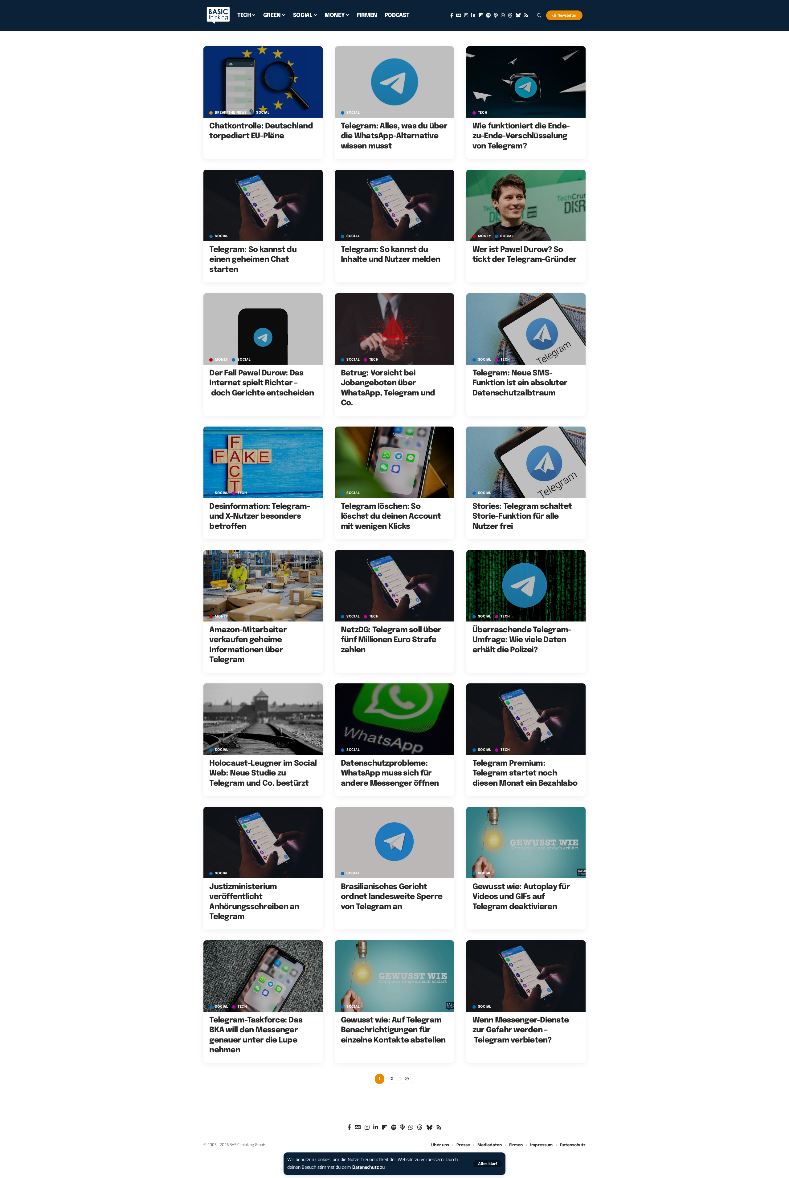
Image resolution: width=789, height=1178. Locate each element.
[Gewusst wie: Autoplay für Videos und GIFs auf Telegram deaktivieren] (526, 842)
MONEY (484, 236)
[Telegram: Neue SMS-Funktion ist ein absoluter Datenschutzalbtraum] (526, 329)
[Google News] (459, 15)
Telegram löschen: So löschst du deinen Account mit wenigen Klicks (391, 517)
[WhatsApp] (502, 15)
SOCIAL (263, 113)
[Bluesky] (518, 15)
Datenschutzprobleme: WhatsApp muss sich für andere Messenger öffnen (390, 773)
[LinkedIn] (473, 15)
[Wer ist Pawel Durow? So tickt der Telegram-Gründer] (526, 205)
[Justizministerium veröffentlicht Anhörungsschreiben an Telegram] (263, 842)
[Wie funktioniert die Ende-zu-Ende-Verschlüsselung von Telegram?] (526, 82)
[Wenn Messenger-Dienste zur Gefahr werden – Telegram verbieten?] (526, 976)
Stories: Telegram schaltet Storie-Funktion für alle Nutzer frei (522, 517)
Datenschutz (365, 1167)
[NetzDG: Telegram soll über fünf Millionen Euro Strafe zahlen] (394, 585)
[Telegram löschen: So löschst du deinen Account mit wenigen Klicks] (394, 462)
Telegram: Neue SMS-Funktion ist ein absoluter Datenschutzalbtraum (519, 383)
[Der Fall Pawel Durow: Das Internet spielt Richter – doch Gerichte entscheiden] (263, 329)
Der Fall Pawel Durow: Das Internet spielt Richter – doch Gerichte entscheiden (261, 383)
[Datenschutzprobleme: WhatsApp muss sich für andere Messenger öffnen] (394, 719)
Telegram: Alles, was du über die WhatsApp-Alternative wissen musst (394, 136)
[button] (487, 1163)
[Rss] (526, 15)
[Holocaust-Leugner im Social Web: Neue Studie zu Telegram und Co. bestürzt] (263, 719)
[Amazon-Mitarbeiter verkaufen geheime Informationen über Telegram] (263, 585)
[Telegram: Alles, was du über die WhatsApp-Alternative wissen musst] (394, 82)
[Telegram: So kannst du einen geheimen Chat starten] (263, 205)
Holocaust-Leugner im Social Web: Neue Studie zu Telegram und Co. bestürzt (263, 773)
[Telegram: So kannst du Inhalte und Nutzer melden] (394, 205)
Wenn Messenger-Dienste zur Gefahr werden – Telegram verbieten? (520, 1030)
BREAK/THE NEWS (231, 113)
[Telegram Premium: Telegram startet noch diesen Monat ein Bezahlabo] (526, 719)
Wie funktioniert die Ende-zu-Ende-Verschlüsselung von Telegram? (521, 136)
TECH (483, 113)
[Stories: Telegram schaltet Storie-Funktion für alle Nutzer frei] (526, 462)
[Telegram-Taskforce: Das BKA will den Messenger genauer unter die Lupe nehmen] (263, 976)
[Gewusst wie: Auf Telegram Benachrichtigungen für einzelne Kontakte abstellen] (394, 976)
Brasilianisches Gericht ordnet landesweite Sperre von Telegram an (391, 897)
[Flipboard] (480, 15)
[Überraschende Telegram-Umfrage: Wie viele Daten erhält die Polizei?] (526, 585)
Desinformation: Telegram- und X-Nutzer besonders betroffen (259, 517)
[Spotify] (488, 15)
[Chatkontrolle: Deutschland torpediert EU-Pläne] (263, 82)
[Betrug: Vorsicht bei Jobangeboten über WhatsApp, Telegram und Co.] (394, 329)
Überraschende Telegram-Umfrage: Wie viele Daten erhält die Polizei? (521, 640)
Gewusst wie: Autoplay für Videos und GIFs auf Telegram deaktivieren (521, 897)
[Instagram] (466, 15)
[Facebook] (452, 15)
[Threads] (510, 15)
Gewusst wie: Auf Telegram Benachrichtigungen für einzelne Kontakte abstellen (393, 1030)
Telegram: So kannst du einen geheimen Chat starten (252, 260)
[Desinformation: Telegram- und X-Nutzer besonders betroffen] (263, 462)
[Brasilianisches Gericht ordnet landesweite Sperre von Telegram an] (394, 842)
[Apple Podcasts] (495, 15)
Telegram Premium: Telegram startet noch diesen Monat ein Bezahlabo (525, 773)
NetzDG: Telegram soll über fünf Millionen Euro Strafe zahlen (391, 640)
